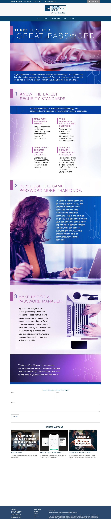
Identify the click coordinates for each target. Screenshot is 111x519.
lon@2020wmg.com (51, 1)
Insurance (36, 517)
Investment (36, 513)
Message (13, 403)
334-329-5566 (37, 1)
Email (57, 393)
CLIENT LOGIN (94, 1)
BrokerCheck (75, 512)
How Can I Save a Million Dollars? (50, 452)
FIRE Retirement (16, 452)
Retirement (36, 511)
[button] (38, 18)
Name (13, 393)
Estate (35, 515)
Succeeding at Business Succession (80, 452)
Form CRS (53, 510)
